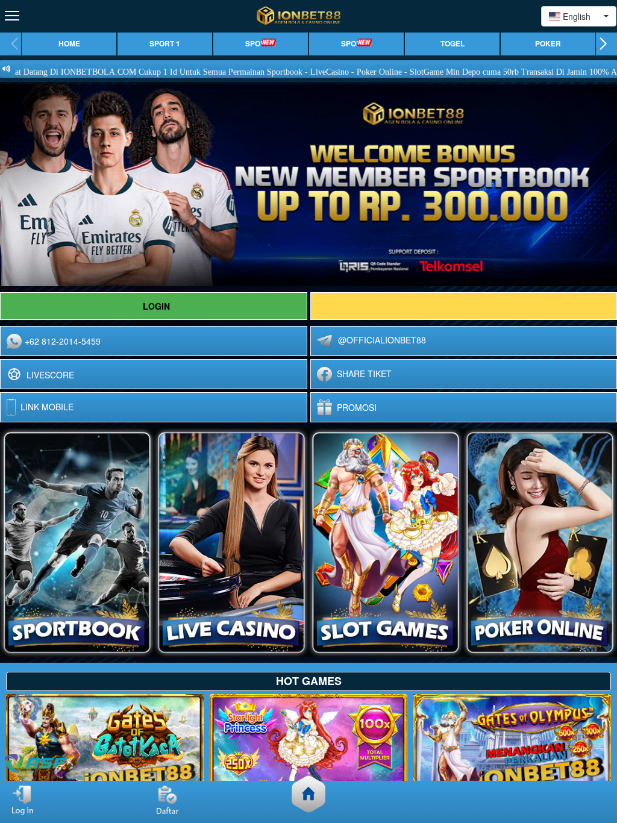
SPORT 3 (356, 44)
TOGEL (452, 44)
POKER (548, 44)
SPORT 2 (260, 44)
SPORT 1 (164, 44)
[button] (603, 44)
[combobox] (578, 16)
